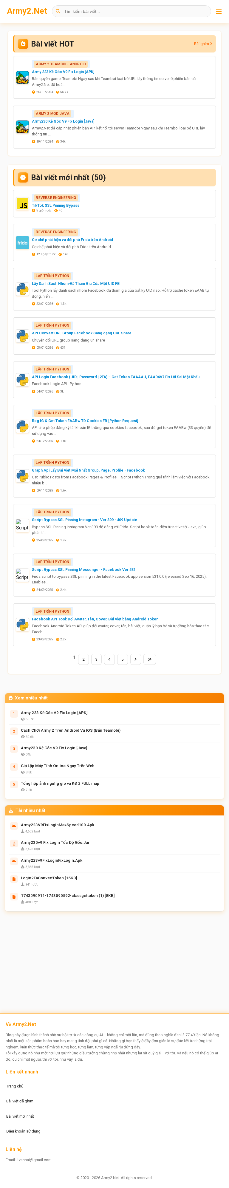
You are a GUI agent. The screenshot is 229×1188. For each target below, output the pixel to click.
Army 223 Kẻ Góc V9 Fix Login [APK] (63, 71)
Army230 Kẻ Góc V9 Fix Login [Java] (63, 121)
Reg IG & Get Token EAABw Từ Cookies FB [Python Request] (85, 420)
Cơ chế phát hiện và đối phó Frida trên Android (72, 239)
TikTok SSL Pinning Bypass (55, 205)
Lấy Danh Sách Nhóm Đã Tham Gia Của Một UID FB (76, 283)
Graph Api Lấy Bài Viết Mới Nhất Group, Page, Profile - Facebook (88, 470)
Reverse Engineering (56, 198)
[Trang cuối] (149, 659)
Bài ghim (202, 43)
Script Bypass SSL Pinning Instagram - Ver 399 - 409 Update (84, 519)
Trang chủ (14, 1086)
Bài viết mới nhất (20, 1116)
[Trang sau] (135, 659)
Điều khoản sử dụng (23, 1131)
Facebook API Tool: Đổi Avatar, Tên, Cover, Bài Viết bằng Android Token (95, 619)
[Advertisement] (114, 964)
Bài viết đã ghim (19, 1101)
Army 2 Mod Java (52, 114)
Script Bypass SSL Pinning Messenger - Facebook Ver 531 (84, 569)
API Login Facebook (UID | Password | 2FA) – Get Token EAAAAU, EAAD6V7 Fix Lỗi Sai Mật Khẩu (115, 377)
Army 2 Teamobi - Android (61, 64)
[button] (219, 11)
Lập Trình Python (52, 276)
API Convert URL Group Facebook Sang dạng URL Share (81, 333)
